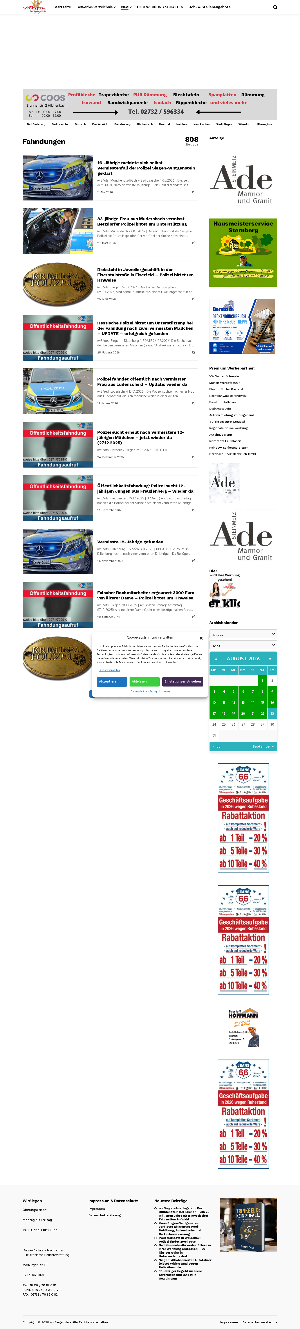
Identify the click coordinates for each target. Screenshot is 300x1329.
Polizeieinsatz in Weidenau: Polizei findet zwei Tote (179, 1239)
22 (262, 713)
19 (233, 713)
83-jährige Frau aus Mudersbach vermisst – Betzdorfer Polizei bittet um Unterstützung (143, 221)
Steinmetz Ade (220, 408)
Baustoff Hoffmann (223, 402)
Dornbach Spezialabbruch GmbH (233, 454)
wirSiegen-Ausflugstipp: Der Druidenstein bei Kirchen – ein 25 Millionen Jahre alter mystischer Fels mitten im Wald (184, 1213)
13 (243, 702)
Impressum (165, 691)
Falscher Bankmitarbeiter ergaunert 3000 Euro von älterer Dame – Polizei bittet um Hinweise (145, 595)
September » (263, 746)
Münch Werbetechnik (224, 382)
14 (253, 702)
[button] (201, 637)
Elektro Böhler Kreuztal (226, 389)
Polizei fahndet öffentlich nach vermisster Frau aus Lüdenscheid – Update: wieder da (142, 381)
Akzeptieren (109, 681)
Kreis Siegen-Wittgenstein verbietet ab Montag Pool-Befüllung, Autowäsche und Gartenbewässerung (180, 1228)
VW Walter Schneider (224, 376)
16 (272, 702)
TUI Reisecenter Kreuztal (227, 421)
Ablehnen (139, 681)
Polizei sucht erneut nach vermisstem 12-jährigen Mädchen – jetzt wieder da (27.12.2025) (140, 437)
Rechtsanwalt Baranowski (227, 395)
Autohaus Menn (220, 434)
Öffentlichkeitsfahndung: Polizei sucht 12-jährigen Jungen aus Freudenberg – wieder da (145, 488)
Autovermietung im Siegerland (231, 415)
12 (233, 702)
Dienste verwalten (109, 670)
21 (253, 713)
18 (224, 713)
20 (243, 713)
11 (224, 702)
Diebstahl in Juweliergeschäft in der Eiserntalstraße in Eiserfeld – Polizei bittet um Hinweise (145, 275)
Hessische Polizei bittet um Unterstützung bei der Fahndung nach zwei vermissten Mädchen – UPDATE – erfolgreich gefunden (145, 328)
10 (214, 702)
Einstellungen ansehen (182, 681)
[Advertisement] (150, 56)
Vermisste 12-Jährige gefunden (130, 541)
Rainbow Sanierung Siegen (228, 447)
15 (262, 702)
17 (214, 713)
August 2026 (243, 658)
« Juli (216, 746)
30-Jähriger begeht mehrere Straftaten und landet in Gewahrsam (180, 1274)
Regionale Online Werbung (228, 428)
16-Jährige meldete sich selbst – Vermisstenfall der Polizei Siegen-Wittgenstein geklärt (146, 168)
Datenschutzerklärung (143, 691)
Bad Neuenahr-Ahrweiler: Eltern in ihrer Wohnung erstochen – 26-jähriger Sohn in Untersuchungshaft (185, 1250)
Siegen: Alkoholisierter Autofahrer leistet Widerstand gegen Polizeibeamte (185, 1263)
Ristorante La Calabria (225, 441)
